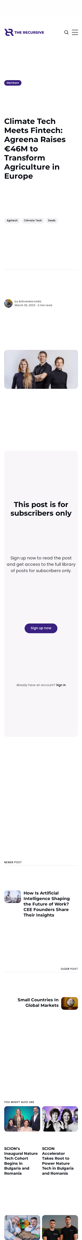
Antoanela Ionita (30, 301)
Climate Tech (33, 220)
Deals (52, 220)
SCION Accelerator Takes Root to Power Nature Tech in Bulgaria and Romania (58, 1161)
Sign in (61, 685)
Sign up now (41, 628)
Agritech (12, 220)
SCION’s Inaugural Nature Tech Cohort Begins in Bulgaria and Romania (21, 1161)
